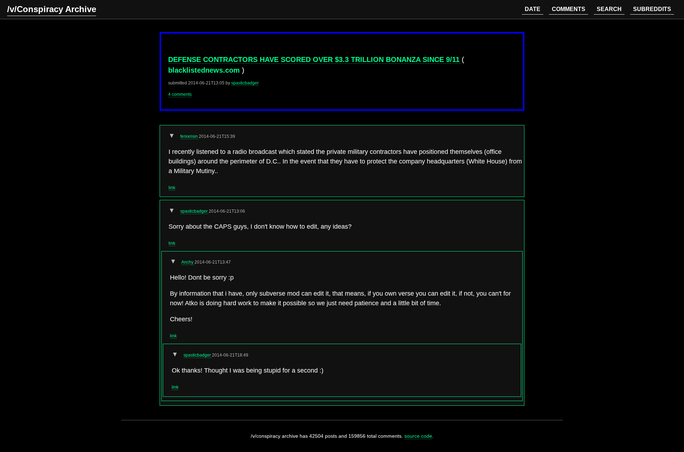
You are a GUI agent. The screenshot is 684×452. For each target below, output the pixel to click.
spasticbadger (245, 82)
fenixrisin (189, 136)
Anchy (188, 262)
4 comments (180, 94)
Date (532, 9)
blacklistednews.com (205, 70)
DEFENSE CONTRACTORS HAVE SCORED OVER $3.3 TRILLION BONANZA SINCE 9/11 (315, 59)
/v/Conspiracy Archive (51, 9)
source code (418, 436)
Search (609, 9)
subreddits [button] (652, 9)
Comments (568, 9)
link (172, 187)
